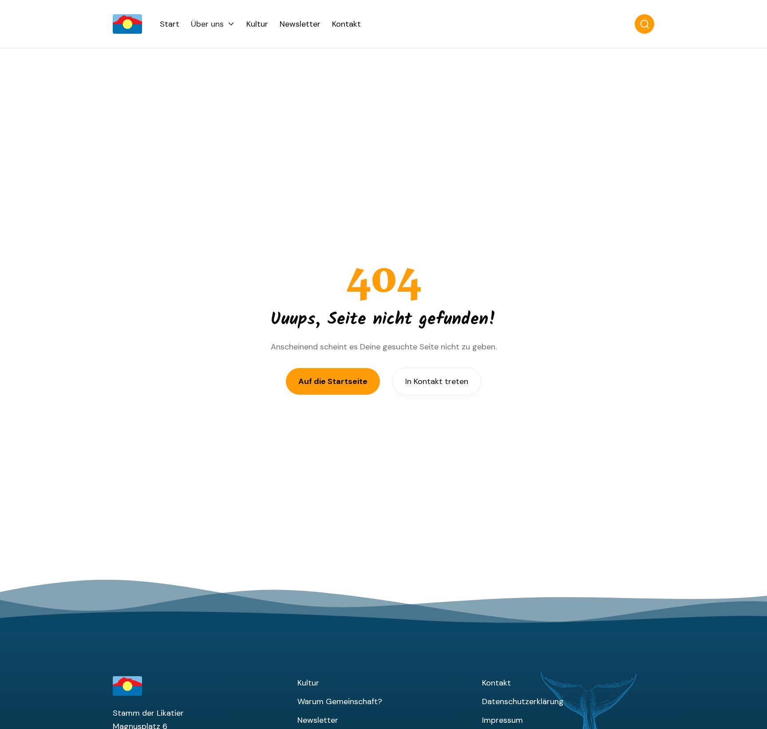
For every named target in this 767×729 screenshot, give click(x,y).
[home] (136, 24)
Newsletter (300, 24)
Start (169, 24)
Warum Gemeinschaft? (339, 701)
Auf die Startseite (333, 381)
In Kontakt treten (436, 381)
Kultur (257, 24)
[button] (213, 24)
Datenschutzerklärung (523, 701)
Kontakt (346, 24)
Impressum (502, 720)
